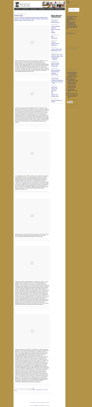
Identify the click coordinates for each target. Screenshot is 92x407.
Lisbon (32, 20)
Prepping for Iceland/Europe (26, 17)
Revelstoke (53, 27)
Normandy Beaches (27, 18)
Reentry (68, 77)
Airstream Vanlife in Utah (56, 49)
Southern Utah (54, 88)
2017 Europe (33, 389)
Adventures (39, 389)
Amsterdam (16, 18)
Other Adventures (59, 8)
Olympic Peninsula (55, 22)
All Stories (18, 8)
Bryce (52, 91)
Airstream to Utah (55, 96)
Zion (52, 93)
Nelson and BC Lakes (55, 29)
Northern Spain (18, 15)
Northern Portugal (18, 20)
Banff (52, 36)
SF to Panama (50, 8)
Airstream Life (33, 8)
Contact (68, 2)
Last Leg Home (54, 20)
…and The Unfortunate (71, 86)
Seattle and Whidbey (55, 26)
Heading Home (54, 87)
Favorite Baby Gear (71, 23)
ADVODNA (36, 405)
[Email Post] (33, 388)
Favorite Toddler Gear (71, 24)
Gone (68, 93)
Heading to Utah (54, 94)
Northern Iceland (43, 17)
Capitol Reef (53, 90)
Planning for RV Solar (71, 21)
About (68, 1)
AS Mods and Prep (55, 43)
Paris (21, 18)
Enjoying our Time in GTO (56, 54)
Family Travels (25, 8)
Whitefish (53, 32)
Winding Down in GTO (56, 50)
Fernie (52, 30)
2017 (29, 389)
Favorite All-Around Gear (72, 25)
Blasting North (54, 38)
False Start (53, 42)
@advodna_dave (71, 33)
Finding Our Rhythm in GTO (57, 56)
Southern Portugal (26, 20)
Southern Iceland (35, 17)
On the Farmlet (42, 8)
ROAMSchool (54, 45)
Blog (43, 389)
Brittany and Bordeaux (36, 18)
